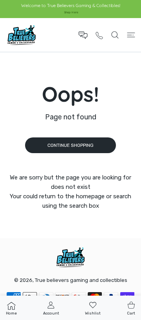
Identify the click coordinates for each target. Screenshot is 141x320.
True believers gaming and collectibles (81, 280)
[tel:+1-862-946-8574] (99, 35)
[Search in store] (115, 34)
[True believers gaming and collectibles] (21, 35)
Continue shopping (70, 145)
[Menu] (131, 34)
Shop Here (71, 12)
